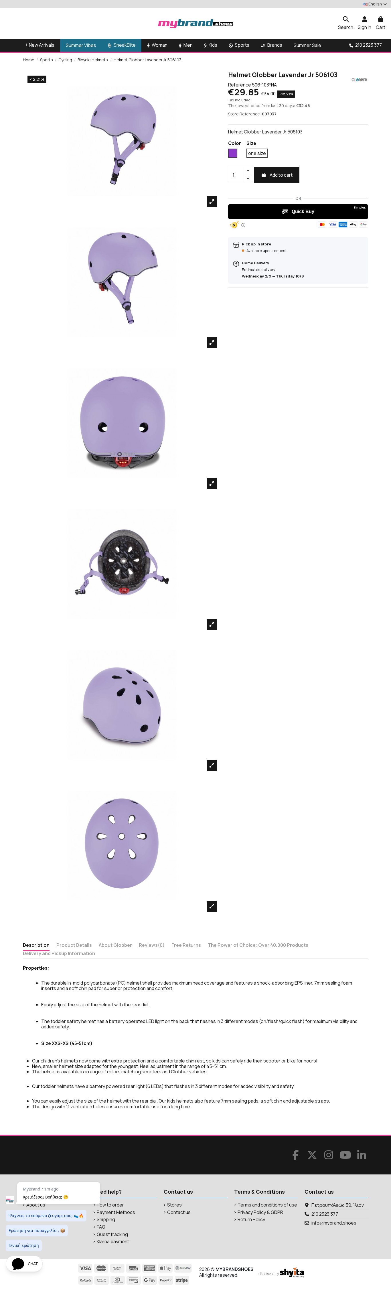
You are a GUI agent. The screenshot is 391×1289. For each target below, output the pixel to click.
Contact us (179, 1212)
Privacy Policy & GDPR (260, 1212)
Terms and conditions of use (267, 1205)
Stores (174, 1205)
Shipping (106, 1219)
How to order (110, 1205)
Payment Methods (116, 1212)
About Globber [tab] (115, 945)
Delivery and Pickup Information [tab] (59, 954)
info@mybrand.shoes (333, 1223)
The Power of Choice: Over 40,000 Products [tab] (258, 945)
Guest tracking (112, 1234)
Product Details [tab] (74, 945)
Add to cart (281, 175)
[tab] (152, 946)
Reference (239, 85)
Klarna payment (113, 1241)
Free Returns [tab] (186, 945)
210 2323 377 (324, 1214)
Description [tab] (36, 945)
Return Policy (251, 1219)
